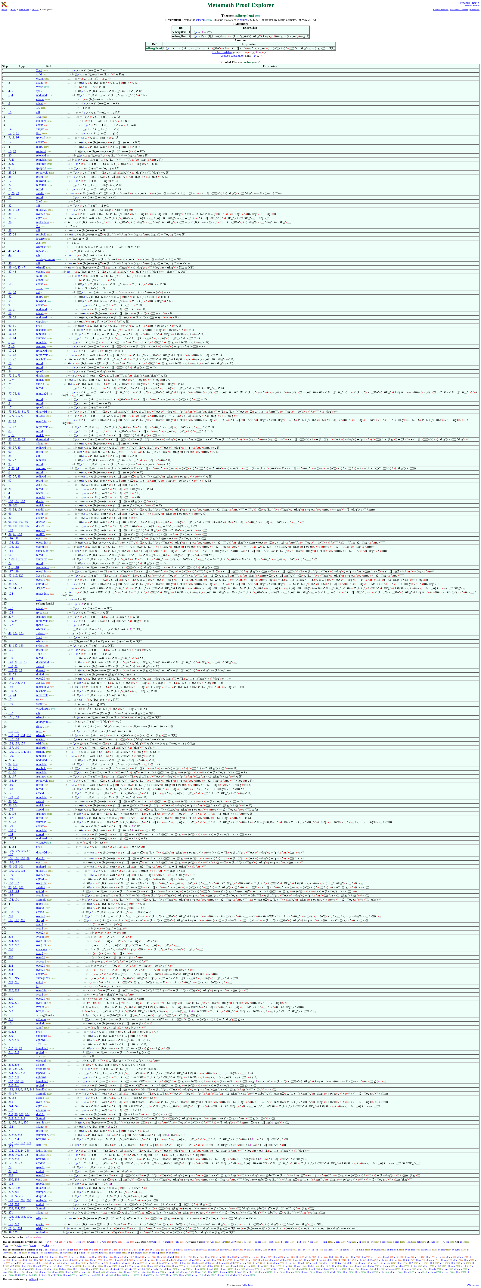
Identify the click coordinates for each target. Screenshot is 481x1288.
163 (10, 1204)
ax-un (247, 1249)
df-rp (94, 1266)
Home (13, 9)
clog (20, 1245)
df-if (396, 1257)
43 (18, 251)
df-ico (175, 1266)
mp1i (39, 731)
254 (16, 1139)
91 (12, 468)
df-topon (290, 1272)
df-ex (116, 1257)
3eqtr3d (40, 682)
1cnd (39, 637)
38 (9, 230)
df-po (105, 1260)
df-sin (13, 1269)
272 (10, 1220)
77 (9, 393)
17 (9, 142)
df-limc (118, 1275)
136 (21, 645)
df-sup (243, 1263)
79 (9, 411)
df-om (467, 1260)
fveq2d (40, 895)
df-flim (41, 1275)
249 (22, 1118)
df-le (349, 1263)
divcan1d (41, 870)
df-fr (126, 1260)
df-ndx (154, 1269)
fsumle (40, 1122)
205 (10, 936)
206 (16, 940)
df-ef (463, 1266)
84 (14, 587)
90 (9, 451)
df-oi (265, 1263)
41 (9, 251)
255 (10, 1146)
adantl (39, 82)
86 (9, 439)
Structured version (440, 9)
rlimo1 (40, 726)
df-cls (357, 1272)
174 (15, 805)
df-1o (90, 1263)
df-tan (38, 1269)
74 (12, 379)
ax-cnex (272, 1249)
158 (16, 739)
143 (16, 682)
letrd (39, 1144)
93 (9, 464)
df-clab (171, 1257)
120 (21, 575)
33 (17, 209)
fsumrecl (41, 163)
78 (9, 587)
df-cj (323, 1266)
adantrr (40, 1212)
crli (447, 1241)
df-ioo (150, 1266)
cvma (33, 1245)
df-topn (364, 1269)
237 (21, 1068)
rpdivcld (41, 151)
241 (16, 1085)
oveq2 (40, 932)
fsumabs (41, 821)
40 (14, 267)
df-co (192, 1260)
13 (9, 124)
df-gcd (76, 1269)
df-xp (158, 1260)
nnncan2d (42, 393)
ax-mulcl (360, 1249)
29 (17, 193)
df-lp (381, 1272)
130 (10, 620)
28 (9, 189)
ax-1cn (301, 1249)
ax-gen (70, 1249)
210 (10, 957)
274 (19, 1228)
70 (9, 363)
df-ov (418, 1260)
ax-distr (441, 1249)
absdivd (40, 1163)
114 (10, 550)
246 (16, 1106)
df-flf (53, 1275)
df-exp (260, 1266)
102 (22, 501)
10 (9, 112)
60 (9, 325)
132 (15, 633)
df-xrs (445, 1269)
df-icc (187, 1266)
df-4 (432, 1263)
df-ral (241, 1257)
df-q (84, 1266)
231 (10, 1052)
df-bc (284, 1266)
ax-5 (91, 1249)
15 (17, 133)
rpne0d (40, 371)
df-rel (169, 1260)
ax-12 (164, 1249)
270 (22, 1208)
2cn (38, 242)
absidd (40, 912)
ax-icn (315, 1249)
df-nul (386, 1257)
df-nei (370, 1272)
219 (10, 1002)
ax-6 (101, 1249)
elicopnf (41, 1060)
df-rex (252, 1257)
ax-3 (61, 1249)
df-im (345, 1266)
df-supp (27, 1263)
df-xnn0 (37, 1266)
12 (9, 133)
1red (39, 116)
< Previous (464, 3)
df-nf (126, 1257)
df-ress (181, 1269)
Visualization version (459, 9)
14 (9, 129)
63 (14, 333)
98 (14, 509)
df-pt (419, 1269)
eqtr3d (40, 583)
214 (10, 973)
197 (16, 920)
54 (9, 333)
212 (10, 965)
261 (15, 1171)
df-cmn (155, 1272)
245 (10, 1101)
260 (10, 1179)
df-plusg (195, 1269)
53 (14, 292)
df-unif (311, 1269)
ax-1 (47, 1249)
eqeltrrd (40, 271)
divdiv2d (41, 852)
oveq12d (41, 421)
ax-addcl (328, 1249)
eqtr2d (40, 878)
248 (10, 1114)
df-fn (329, 1260)
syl (38, 90)
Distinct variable (222, 52)
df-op (449, 1257)
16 (17, 137)
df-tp (438, 1257)
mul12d (40, 534)
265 (22, 1200)
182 (10, 1081)
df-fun (319, 1260)
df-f (339, 1260)
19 (14, 151)
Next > (475, 3)
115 (15, 575)
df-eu (159, 1257)
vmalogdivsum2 (45, 259)
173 (22, 1143)
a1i (38, 112)
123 (19, 587)
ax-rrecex (49, 1252)
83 (14, 421)
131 (10, 649)
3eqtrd (40, 920)
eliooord (41, 120)
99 (9, 505)
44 (9, 255)
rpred (39, 612)
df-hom (325, 1269)
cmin (324, 1241)
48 (14, 271)
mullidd (40, 1023)
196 (10, 920)
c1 (245, 1241)
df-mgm (69, 1272)
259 (10, 1208)
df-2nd (14, 1263)
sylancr (40, 633)
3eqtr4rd (41, 575)
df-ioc (162, 1266)
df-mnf (313, 1263)
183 (16, 1089)
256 (27, 1150)
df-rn (214, 1260)
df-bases (320, 1272)
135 (15, 645)
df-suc (295, 1260)
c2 (359, 1241)
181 (19, 1122)
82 (9, 421)
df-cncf (104, 1275)
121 (10, 579)
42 (14, 251)
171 (10, 793)
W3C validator (473, 1285)
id (37, 986)
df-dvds (62, 1269)
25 (9, 176)
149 (16, 735)
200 (10, 916)
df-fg (249, 1272)
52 (9, 292)
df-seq (247, 1266)
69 (9, 359)
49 (9, 1232)
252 (13, 1134)
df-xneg (108, 1266)
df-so (116, 1260)
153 (16, 717)
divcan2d (41, 209)
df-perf (393, 1272)
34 (9, 213)
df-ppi (246, 1275)
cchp (46, 1245)
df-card (288, 1263)
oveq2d (40, 213)
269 (16, 1204)
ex (37, 699)
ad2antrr (41, 1019)
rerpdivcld (42, 172)
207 (16, 945)
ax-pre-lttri (79, 1252)
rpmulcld (41, 350)
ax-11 (153, 1249)
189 (10, 878)
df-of (455, 1260)
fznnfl (39, 1027)
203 (10, 945)
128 (10, 612)
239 (16, 1077)
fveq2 (39, 924)
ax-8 (121, 1249)
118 (16, 567)
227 (10, 1039)
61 (14, 325)
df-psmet (169, 1272)
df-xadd (122, 1266)
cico (397, 1241)
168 (10, 780)
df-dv (131, 1275)
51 (9, 284)
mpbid (40, 1052)
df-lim (283, 1260)
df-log (156, 1275)
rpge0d (40, 907)
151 (10, 717)
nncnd (40, 493)
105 (10, 546)
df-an (51, 1257)
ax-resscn (287, 1249)
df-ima (236, 1260)
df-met (198, 1272)
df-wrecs (53, 1263)
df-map (136, 1263)
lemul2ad (41, 1089)
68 (14, 354)
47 (23, 267)
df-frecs (40, 1263)
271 (10, 1212)
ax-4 (81, 1249)
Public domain (248, 1285)
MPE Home (24, 9)
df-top (276, 1272)
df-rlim (413, 1266)
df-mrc (42, 1272)
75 (9, 383)
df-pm (148, 1263)
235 (10, 1064)
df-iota (307, 1260)
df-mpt (60, 1260)
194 (16, 891)
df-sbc (308, 1257)
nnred (39, 903)
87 (14, 439)
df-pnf (301, 1263)
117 (10, 571)
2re (38, 226)
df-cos (25, 1269)
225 (10, 1019)
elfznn (40, 78)
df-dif (331, 1257)
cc (213, 1241)
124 (10, 593)
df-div (387, 1263)
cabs (432, 1241)
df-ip (262, 1269)
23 (9, 172)
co (204, 1241)
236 (16, 1064)
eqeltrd (40, 1224)
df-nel (230, 1257)
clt (299, 1241)
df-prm (89, 1269)
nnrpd (39, 146)
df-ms (79, 1275)
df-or (61, 1257)
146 (10, 686)
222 (10, 1006)
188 (10, 883)
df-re (334, 1266)
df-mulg (128, 1272)
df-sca (237, 1269)
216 (16, 982)
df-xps (17, 1272)
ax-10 (141, 1249)
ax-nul (211, 1249)
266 (16, 1191)
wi (48, 1241)
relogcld (41, 155)
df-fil (17, 1275)
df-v (298, 1257)
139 (16, 743)
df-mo (148, 1257)
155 (10, 731)
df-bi (41, 1257)
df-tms (91, 1275)
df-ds (299, 1269)
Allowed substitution (232, 55)
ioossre (40, 238)
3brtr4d (40, 1118)
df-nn (399, 1263)
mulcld (40, 379)
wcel (91, 1241)
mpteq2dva (42, 222)
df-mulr (209, 1269)
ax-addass (410, 1249)
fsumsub (41, 468)
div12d (40, 1114)
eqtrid (39, 982)
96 (9, 509)
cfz (409, 1241)
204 (10, 940)
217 (10, 990)
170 (28, 1216)
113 (16, 546)
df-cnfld (263, 1272)
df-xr (325, 1263)
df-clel (196, 1257)
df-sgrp (82, 1272)
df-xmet (184, 1272)
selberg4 (201, 19)
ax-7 (111, 1249)
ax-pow (224, 1249)
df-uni (460, 1257)
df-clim (400, 1266)
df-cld (333, 1272)
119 (16, 571)
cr (224, 1241)
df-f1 (349, 1260)
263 (16, 1179)
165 (15, 768)
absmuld (41, 899)
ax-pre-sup (154, 1252)
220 (10, 998)
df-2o (101, 1263)
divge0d (41, 1187)
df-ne (218, 1257)
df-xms (66, 1275)
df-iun (14, 1260)
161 (28, 751)
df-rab (287, 1257)
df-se (136, 1260)
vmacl (39, 86)
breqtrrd (41, 1139)
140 (10, 662)
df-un (342, 1257)
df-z (49, 1266)
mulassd (41, 866)
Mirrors (4, 9)
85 (9, 431)
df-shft (311, 1266)
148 (10, 735)
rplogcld (41, 168)
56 (9, 329)
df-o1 (426, 1266)
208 (10, 949)
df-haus (432, 1272)
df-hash (297, 1266)
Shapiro (242, 19)
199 (16, 912)
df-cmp (445, 1272)
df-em (195, 1275)
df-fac (273, 1266)
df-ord (261, 1260)
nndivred (41, 95)
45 (18, 267)
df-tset (274, 1269)
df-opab (48, 1260)
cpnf (287, 1241)
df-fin (208, 1263)
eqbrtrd (40, 1039)
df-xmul (136, 1266)
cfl (419, 1241)
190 (10, 874)
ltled (38, 133)
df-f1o (371, 1260)
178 (13, 821)
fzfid (39, 74)
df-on (272, 1260)
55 (9, 300)
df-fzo (210, 1266)
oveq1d (40, 579)
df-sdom (196, 1263)
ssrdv (39, 703)
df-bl (210, 1272)
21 (12, 159)
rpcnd (39, 624)
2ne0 (39, 201)
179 (28, 1143)
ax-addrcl (344, 1249)
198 (10, 912)
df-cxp (169, 1275)
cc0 (234, 1241)
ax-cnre (64, 1252)
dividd (40, 674)
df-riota (406, 1260)
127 (10, 608)
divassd (40, 415)
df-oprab (431, 1260)
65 (12, 342)
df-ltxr (338, 1263)
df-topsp (305, 1272)
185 (25, 1089)
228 (13, 1031)
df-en (170, 1263)
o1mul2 (40, 267)
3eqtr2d (40, 587)
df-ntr (345, 1272)
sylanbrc (41, 1068)
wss (127, 1241)
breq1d (40, 1011)
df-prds (432, 1269)
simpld (40, 129)
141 (10, 682)
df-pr (428, 1257)
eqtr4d (40, 546)
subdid (40, 193)
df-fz (198, 1266)
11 (12, 137)
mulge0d (41, 1200)
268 (28, 1200)
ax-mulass (426, 1249)
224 (10, 1072)
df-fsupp (220, 1263)
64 (14, 338)
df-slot (141, 1269)
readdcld (41, 329)
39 (9, 267)
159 (22, 743)
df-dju (276, 1263)
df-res (225, 1260)
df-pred (248, 1260)
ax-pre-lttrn (97, 1252)
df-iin (25, 1260)
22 (12, 163)
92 (9, 460)
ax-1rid (17, 1252)
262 (10, 1175)
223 (10, 1011)
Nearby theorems (472, 5)
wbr (154, 1241)
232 (10, 1048)
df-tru (94, 1257)
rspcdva (40, 1072)
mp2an (40, 251)
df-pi (49, 1269)
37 (9, 271)
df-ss (363, 1257)
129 (10, 751)
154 (22, 735)
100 (10, 501)
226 (16, 1072)
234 (15, 1068)
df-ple (287, 1269)
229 (10, 1035)
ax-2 (54, 1249)
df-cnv (180, 1260)
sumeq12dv (43, 978)
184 (13, 846)
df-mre (29, 1272)
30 (9, 218)
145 (22, 682)
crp (372, 1241)
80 (14, 411)
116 (18, 559)
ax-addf (170, 1252)
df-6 (453, 1263)
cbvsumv (41, 949)
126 (10, 1216)
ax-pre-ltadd (115, 1252)
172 (10, 1143)
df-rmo (264, 1257)
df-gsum (390, 1269)
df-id (81, 1260)
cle (311, 1241)
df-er (124, 1263)
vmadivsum (43, 708)
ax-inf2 (258, 1249)
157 (28, 735)
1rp (38, 107)
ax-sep (199, 1249)
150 (10, 703)
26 (12, 193)
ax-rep (187, 1249)
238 (22, 1072)
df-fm (29, 1275)
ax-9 (131, 1249)
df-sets (128, 1269)
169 (10, 784)
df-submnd (111, 1272)
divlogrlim (42, 721)
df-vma (220, 1275)
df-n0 (23, 1266)
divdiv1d (41, 411)
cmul (271, 1241)
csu (6, 1245)
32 (9, 205)
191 (16, 878)
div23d (40, 858)
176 (13, 813)
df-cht (207, 1275)
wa (67, 1241)
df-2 (411, 1263)
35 (14, 218)
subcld (40, 383)
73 (18, 375)
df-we (147, 1260)
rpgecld (40, 137)
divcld (40, 375)
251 (10, 1139)
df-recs (66, 1263)
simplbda (41, 1035)
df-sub (361, 1263)
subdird (40, 887)
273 (16, 1224)
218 (16, 990)
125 (10, 1224)
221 (16, 1002)
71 (9, 1228)
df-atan (182, 1275)
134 (22, 751)
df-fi (232, 1263)
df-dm (203, 1260)
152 (10, 713)
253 (19, 1134)
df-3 (421, 1263)
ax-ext (175, 1249)
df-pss (374, 1257)
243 (10, 1118)
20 (9, 155)
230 (16, 1039)
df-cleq (183, 1257)
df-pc (101, 1269)
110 (10, 538)
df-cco (338, 1269)
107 (21, 521)
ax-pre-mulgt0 (135, 1252)
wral (115, 1241)
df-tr (72, 1260)
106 (15, 521)
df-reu (276, 1257)
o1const (40, 246)
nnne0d (40, 497)
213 (10, 969)
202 (10, 1077)
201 (22, 920)
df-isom (393, 1260)
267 (21, 1196)
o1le (38, 1218)
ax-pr (235, 1249)
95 (9, 575)
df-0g (377, 1269)
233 (16, 1052)
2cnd (39, 70)
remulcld (41, 159)
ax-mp (40, 1064)
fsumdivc (41, 559)
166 (13, 772)
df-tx (458, 1272)
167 (13, 776)
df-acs (55, 1272)
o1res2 (40, 717)
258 (16, 1158)
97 (9, 480)
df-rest (351, 1269)
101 (16, 501)
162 (16, 1216)
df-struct (114, 1269)
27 (9, 184)
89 (18, 447)
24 (14, 172)
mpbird (40, 747)
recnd (39, 176)
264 (16, 1208)
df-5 (442, 1263)
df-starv (224, 1269)
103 (15, 505)
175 (10, 809)
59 (9, 317)
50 (9, 338)
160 (16, 747)
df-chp (233, 1275)
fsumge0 (41, 1191)
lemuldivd (42, 1048)
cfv (177, 1241)
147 (10, 739)
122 (15, 583)
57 (9, 309)
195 (10, 895)
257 (10, 1158)
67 (9, 354)
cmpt (167, 1241)
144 (10, 678)
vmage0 (41, 842)
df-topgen (406, 1269)
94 (17, 468)
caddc (258, 1241)
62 (14, 329)
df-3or (71, 1257)
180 (10, 830)
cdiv (338, 1241)
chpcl (39, 321)
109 (10, 530)
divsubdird (42, 439)
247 (16, 1118)
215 (16, 978)
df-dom (182, 1263)
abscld (40, 793)
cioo (384, 1241)
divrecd (40, 670)
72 (9, 375)
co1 (462, 1241)
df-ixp (160, 1263)
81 (23, 411)
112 (16, 542)
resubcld (41, 234)
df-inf (255, 1263)
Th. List (35, 9)
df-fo (359, 1260)
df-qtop (458, 1269)
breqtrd (40, 1158)
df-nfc (208, 1257)
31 (9, 209)
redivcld (41, 447)
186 (10, 862)
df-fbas (237, 1272)
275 (15, 1232)
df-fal (105, 1257)
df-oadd (113, 1263)
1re (38, 1056)
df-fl (222, 1266)
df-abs (371, 1266)
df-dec (60, 1266)
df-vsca (250, 1269)
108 (10, 542)
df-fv (381, 1260)
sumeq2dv (42, 550)
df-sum (451, 1266)
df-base (168, 1269)
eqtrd (39, 218)
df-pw (407, 1257)
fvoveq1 (41, 961)
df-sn (417, 1257)
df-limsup (385, 1266)
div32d (40, 526)
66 (12, 346)
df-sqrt (358, 1266)
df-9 (12, 1266)
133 (21, 633)
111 (16, 538)
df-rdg (79, 1263)
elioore (40, 99)
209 (10, 982)
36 (9, 222)
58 (9, 313)
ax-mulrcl (376, 1249)
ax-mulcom (393, 1249)
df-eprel (94, 1260)
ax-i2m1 (456, 1249)
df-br (36, 1260)
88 (9, 583)
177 (16, 1143)
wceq (78, 1241)
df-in (353, 1257)
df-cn (406, 1272)
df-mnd (96, 1272)
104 (19, 509)
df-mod (234, 1266)
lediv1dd (41, 1150)
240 (10, 1085)
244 (10, 1106)
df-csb (320, 1257)
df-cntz (141, 1272)
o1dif (39, 743)
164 (15, 764)
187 (16, 862)
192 (16, 883)
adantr (40, 142)
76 (14, 1228)
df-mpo (444, 1260)
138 (10, 743)
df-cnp (418, 1272)
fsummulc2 (42, 567)
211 (10, 978)
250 (25, 1122)
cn (349, 1241)
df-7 (463, 1263)
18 (9, 151)
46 (9, 263)
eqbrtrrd (41, 1077)
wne (104, 1241)
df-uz (73, 1266)
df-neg (374, 1263)
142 (10, 670)
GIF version (474, 9)
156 (16, 731)
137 (10, 747)
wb (56, 1241)
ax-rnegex (33, 1252)
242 (31, 1089)
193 (10, 891)
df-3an (83, 1257)
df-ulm (143, 1275)
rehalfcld (41, 184)
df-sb (137, 1257)
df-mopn (223, 1272)
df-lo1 (438, 1266)
